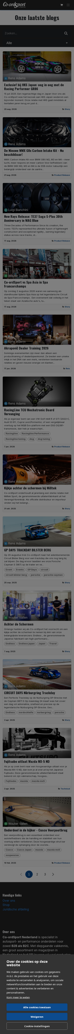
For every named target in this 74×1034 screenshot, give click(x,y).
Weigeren (37, 1016)
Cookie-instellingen (37, 1026)
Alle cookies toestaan (37, 1007)
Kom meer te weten (18, 997)
